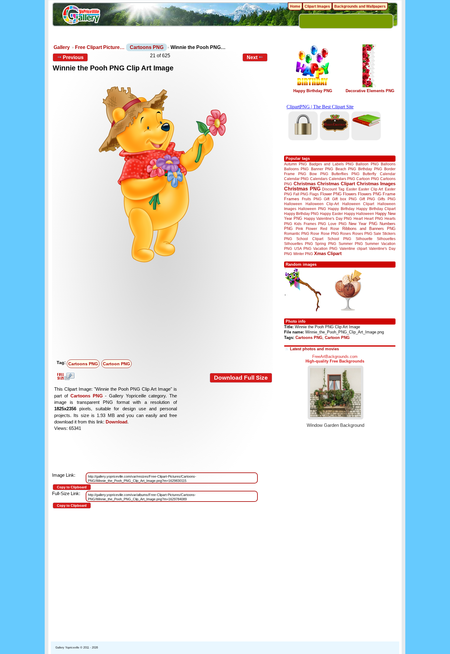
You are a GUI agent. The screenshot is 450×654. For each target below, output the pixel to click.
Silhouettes (386, 239)
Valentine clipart (353, 248)
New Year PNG (363, 223)
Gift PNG (367, 199)
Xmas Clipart (328, 253)
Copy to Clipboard (72, 487)
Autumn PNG (295, 164)
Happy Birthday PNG (312, 90)
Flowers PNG (369, 194)
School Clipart (309, 239)
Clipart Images (317, 6)
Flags (314, 194)
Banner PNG (322, 169)
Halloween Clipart (358, 204)
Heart (358, 218)
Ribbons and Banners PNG (369, 228)
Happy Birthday (341, 209)
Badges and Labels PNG (331, 164)
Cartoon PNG (116, 363)
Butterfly (369, 174)
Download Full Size (241, 377)
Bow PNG (318, 174)
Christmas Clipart (336, 183)
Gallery (62, 47)
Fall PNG (300, 194)
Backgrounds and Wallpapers (360, 6)
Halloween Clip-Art (322, 204)
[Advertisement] (164, 311)
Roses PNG (362, 233)
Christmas (305, 183)
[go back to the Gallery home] (81, 16)
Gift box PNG (344, 199)
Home (295, 6)
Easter (351, 189)
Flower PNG (331, 194)
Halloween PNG (312, 209)
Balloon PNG (367, 164)
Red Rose (329, 229)
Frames (291, 199)
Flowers (350, 194)
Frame (389, 194)
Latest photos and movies (314, 349)
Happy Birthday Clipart (376, 209)
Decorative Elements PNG (370, 90)
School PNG (339, 239)
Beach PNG (346, 169)
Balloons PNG (296, 169)
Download (116, 421)
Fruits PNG (311, 199)
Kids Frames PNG (310, 224)
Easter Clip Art (370, 189)
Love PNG (337, 224)
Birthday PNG (370, 169)
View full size (64, 376)
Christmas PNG (302, 188)
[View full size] (162, 171)
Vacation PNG (325, 248)
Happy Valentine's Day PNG (328, 218)
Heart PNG (373, 218)
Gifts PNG (387, 199)
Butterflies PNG (345, 174)
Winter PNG (303, 254)
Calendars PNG (342, 179)
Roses (345, 233)
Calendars (319, 179)
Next (252, 57)
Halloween (293, 204)
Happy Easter (331, 214)
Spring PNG (325, 244)
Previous (73, 57)
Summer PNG (351, 244)
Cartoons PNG (146, 47)
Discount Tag (333, 189)
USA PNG (302, 248)
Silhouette (364, 239)
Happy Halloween (359, 214)
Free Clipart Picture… (100, 47)
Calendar (388, 174)
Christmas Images (376, 183)
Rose (314, 233)
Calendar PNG (296, 179)
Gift (326, 199)
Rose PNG (330, 233)
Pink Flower (306, 229)
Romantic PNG (296, 233)
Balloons (388, 164)
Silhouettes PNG (298, 244)
